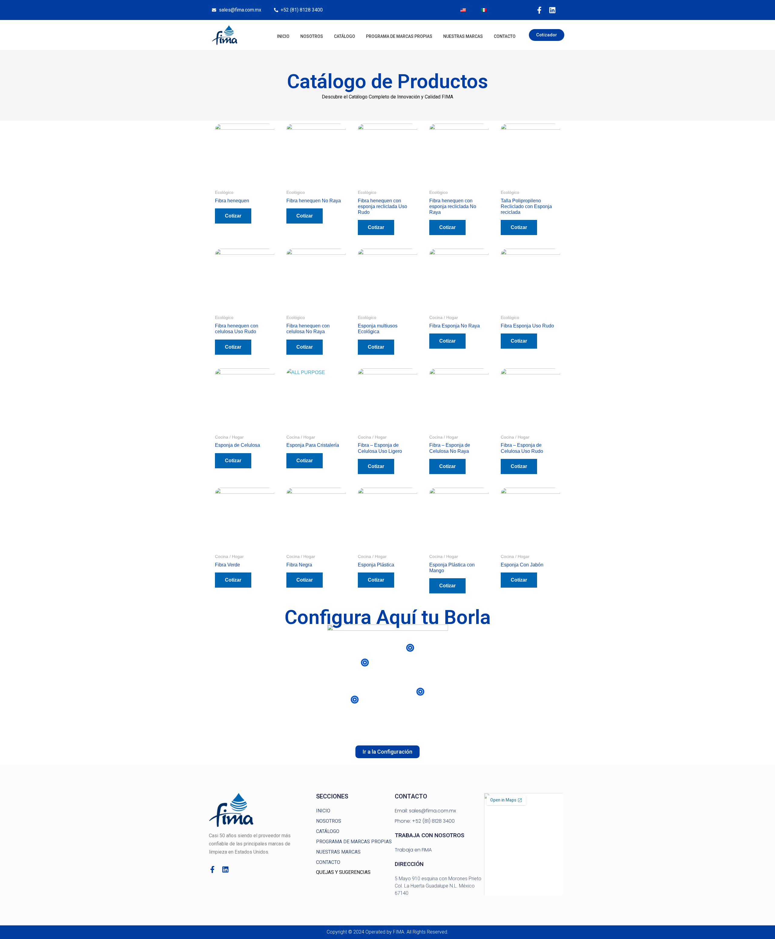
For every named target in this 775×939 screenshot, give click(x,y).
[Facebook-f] (539, 10)
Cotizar (233, 215)
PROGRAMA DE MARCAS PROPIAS (399, 36)
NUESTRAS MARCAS (463, 36)
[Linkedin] (552, 10)
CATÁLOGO (344, 36)
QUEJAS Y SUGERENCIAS (343, 872)
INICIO (283, 36)
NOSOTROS (311, 36)
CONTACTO (505, 36)
